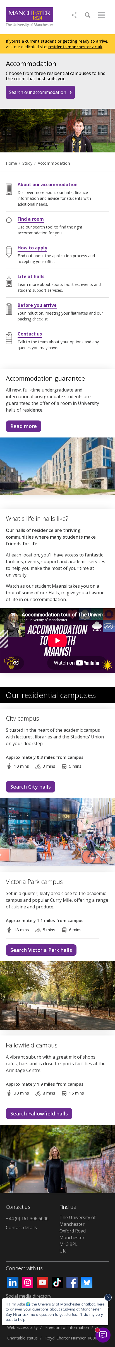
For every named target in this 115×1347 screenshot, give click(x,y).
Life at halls (31, 276)
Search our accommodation (37, 92)
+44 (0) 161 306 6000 (27, 1218)
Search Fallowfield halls (39, 1113)
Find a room (31, 219)
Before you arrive (37, 305)
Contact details (21, 1227)
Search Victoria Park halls (41, 950)
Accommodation (54, 163)
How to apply (32, 248)
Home (11, 163)
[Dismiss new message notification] (108, 1297)
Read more (21, 427)
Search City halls (30, 786)
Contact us (30, 334)
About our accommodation (48, 184)
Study (27, 163)
